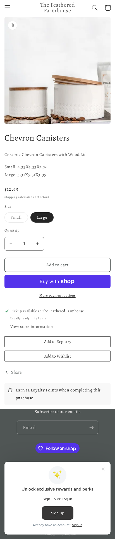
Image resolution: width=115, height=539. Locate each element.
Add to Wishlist (57, 356)
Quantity (11, 230)
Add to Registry (57, 341)
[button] (7, 7)
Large (42, 217)
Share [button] (16, 372)
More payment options (57, 295)
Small (19, 218)
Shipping (11, 197)
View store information (31, 326)
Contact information (60, 534)
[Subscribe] (91, 427)
